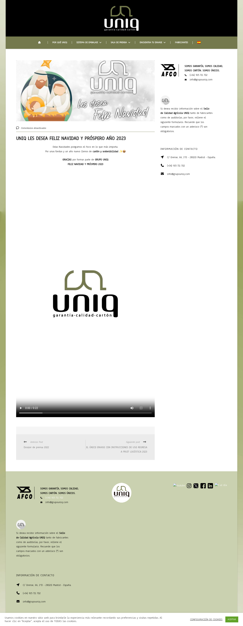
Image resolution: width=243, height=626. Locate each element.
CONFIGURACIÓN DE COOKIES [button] (206, 619)
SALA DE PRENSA (119, 42)
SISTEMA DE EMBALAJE (87, 42)
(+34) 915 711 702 (198, 75)
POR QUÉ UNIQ (59, 42)
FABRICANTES (181, 42)
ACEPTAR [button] (232, 619)
